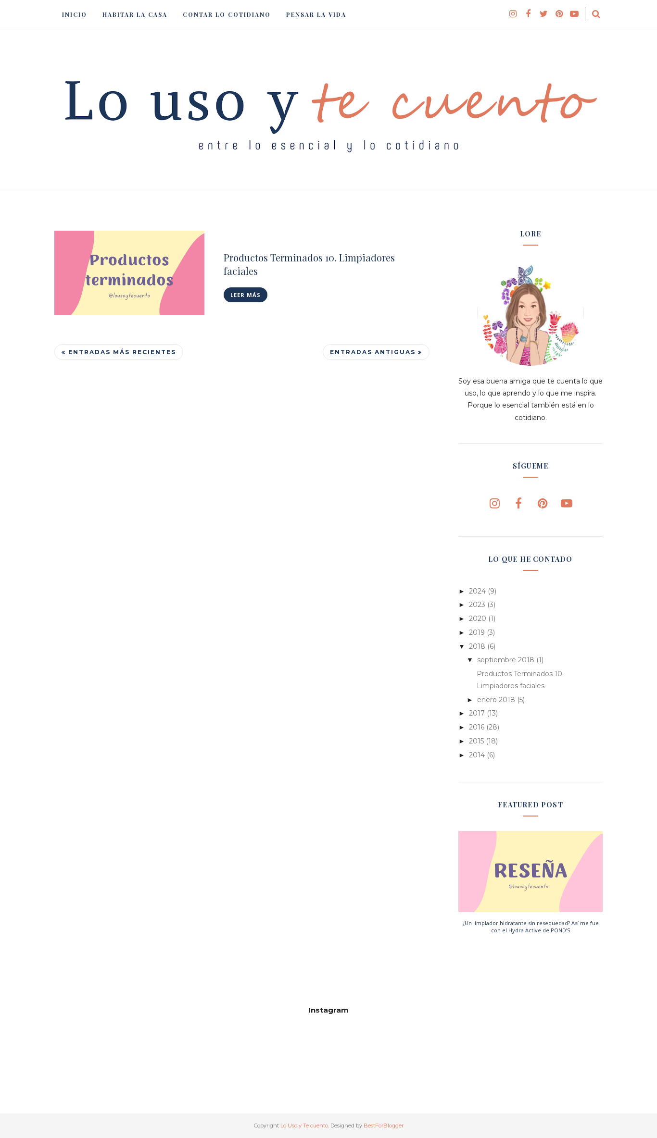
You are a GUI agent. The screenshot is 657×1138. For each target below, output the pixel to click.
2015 (476, 741)
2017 (477, 713)
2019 (477, 632)
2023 (477, 604)
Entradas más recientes (122, 352)
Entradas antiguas (373, 352)
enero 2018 (496, 699)
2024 (477, 591)
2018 (477, 646)
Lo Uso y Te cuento (304, 1125)
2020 (477, 618)
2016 (476, 727)
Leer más (245, 294)
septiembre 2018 (505, 660)
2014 (477, 755)
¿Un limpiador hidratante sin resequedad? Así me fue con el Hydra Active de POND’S (531, 926)
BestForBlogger (384, 1125)
